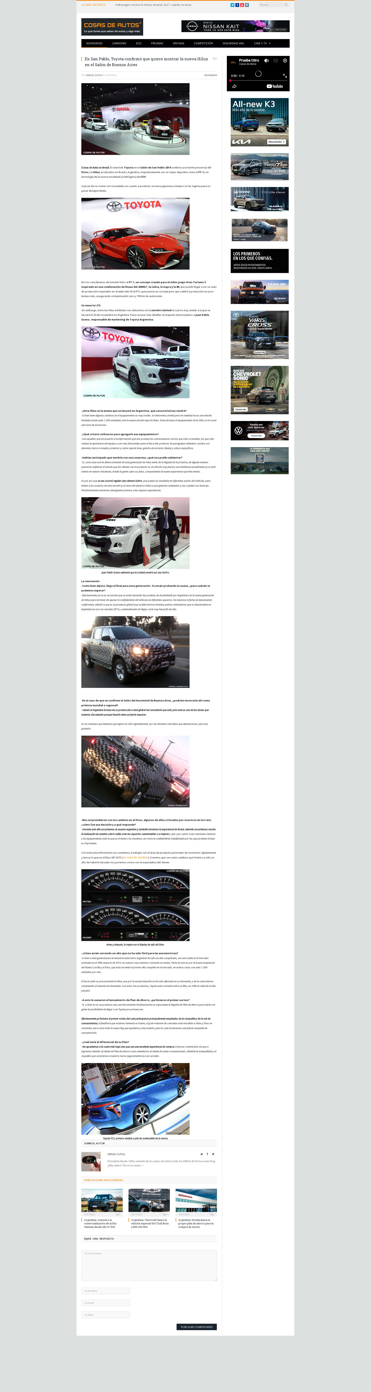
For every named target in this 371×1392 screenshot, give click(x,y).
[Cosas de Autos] (112, 26)
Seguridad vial (233, 43)
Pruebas (157, 43)
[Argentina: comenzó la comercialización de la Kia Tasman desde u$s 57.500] (102, 1200)
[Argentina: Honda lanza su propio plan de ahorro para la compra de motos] (196, 1200)
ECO (138, 43)
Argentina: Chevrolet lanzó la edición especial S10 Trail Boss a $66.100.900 (150, 1221)
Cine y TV (260, 43)
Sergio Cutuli (94, 75)
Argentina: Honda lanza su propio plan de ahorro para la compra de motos (196, 1221)
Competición (203, 43)
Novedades (94, 43)
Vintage (178, 43)
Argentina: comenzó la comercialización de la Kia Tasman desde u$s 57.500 (100, 1221)
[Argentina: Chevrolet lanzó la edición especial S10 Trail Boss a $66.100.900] (149, 1200)
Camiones (119, 43)
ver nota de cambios (134, 856)
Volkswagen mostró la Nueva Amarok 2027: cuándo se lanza (153, 5)
